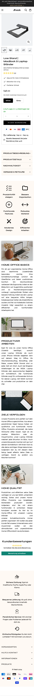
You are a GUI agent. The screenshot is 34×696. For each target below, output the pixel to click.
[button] (30, 10)
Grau (18, 101)
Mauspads (11, 442)
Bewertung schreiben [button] (17, 553)
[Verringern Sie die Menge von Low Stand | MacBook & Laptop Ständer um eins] (6, 116)
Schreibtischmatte (17, 518)
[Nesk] (17, 10)
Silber (8, 101)
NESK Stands (19, 363)
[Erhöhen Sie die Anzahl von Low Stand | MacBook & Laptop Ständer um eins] (28, 116)
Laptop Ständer (15, 353)
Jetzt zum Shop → (17, 5)
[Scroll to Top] (30, 686)
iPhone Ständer (13, 356)
